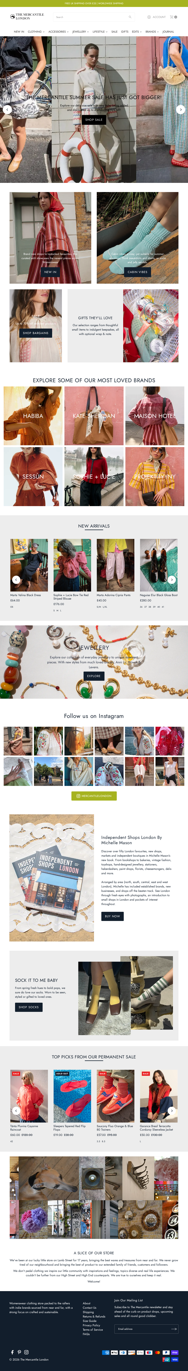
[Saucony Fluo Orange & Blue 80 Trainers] (116, 1096)
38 (150, 607)
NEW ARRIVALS (94, 526)
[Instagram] (26, 1353)
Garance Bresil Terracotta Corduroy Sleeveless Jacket (156, 1128)
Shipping (88, 1312)
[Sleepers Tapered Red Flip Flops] (72, 1096)
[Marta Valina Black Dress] (29, 565)
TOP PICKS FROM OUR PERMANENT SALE (94, 1057)
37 (145, 607)
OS (11, 607)
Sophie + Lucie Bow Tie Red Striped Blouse (70, 597)
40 (158, 607)
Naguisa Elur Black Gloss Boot (159, 595)
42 (11, 1141)
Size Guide (89, 1321)
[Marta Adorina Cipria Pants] (116, 565)
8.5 (103, 1141)
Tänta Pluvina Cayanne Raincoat (24, 1128)
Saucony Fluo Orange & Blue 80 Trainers (115, 1128)
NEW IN (50, 272)
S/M (99, 607)
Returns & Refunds (94, 1316)
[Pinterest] (19, 1353)
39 (154, 607)
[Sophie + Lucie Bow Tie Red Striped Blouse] (72, 565)
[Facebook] (12, 1353)
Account (159, 17)
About (86, 1303)
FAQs (86, 1334)
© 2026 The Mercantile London (28, 1359)
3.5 (98, 1141)
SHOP (94, 120)
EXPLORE (94, 676)
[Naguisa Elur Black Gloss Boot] (159, 565)
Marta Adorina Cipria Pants (113, 595)
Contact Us (89, 1308)
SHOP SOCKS (29, 1007)
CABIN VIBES (137, 272)
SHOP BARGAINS (36, 333)
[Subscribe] (174, 1329)
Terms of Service (93, 1330)
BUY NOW (112, 916)
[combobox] (94, 17)
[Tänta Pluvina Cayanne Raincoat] (29, 1096)
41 (163, 607)
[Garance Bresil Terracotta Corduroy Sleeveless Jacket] (159, 1096)
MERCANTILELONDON (97, 796)
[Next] (180, 109)
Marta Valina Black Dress (25, 595)
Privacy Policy (91, 1325)
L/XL (105, 607)
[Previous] (7, 109)
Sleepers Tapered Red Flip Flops (69, 1128)
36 (141, 607)
